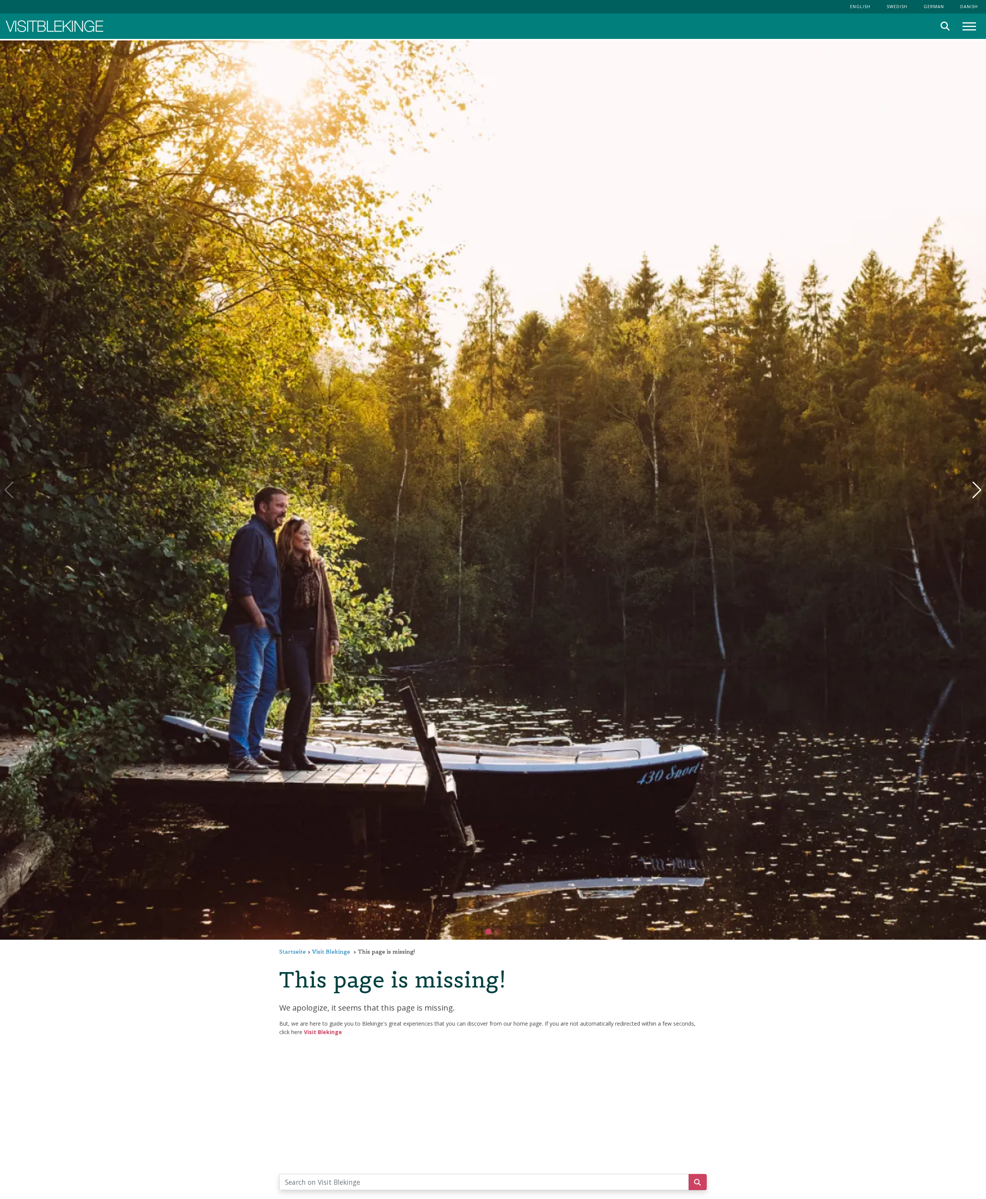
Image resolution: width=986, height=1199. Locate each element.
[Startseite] (54, 26)
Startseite (292, 951)
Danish (969, 6)
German (934, 6)
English (860, 6)
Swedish (897, 6)
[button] (498, 932)
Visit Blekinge (331, 951)
